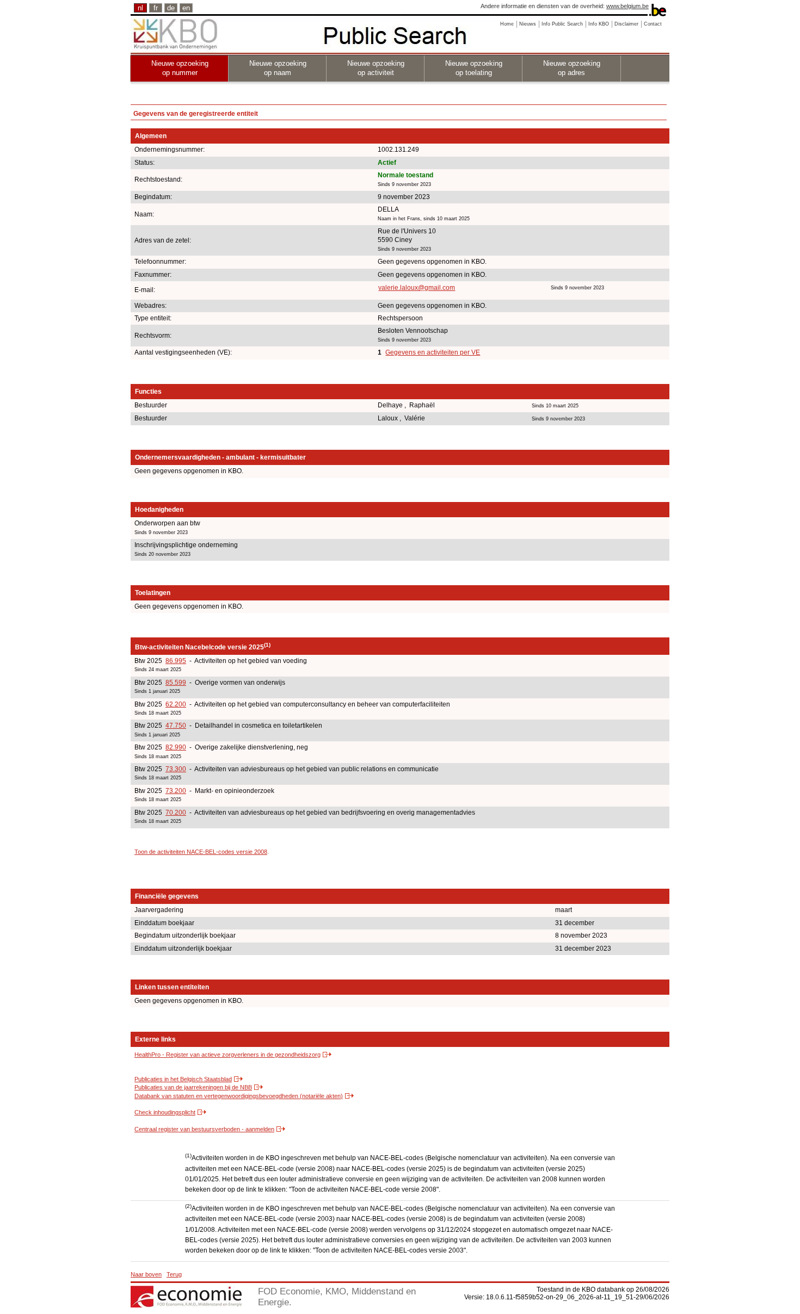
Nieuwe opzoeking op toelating (473, 68)
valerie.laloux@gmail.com (416, 288)
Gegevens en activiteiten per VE (432, 352)
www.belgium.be (627, 6)
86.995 (175, 661)
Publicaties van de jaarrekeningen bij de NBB (193, 1087)
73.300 (175, 769)
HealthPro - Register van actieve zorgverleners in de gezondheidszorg (227, 1054)
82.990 (175, 747)
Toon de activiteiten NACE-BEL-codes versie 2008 (200, 851)
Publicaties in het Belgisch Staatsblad (183, 1079)
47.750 (175, 725)
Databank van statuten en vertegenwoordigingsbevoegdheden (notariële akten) (238, 1096)
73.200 (175, 791)
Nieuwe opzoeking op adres (571, 68)
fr (155, 8)
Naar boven (146, 1274)
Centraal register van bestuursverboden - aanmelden (204, 1129)
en (186, 8)
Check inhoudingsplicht (164, 1112)
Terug (174, 1274)
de (171, 8)
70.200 (175, 812)
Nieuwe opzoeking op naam (277, 68)
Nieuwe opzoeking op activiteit (375, 68)
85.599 (175, 682)
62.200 (175, 704)
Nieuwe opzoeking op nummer (179, 68)
